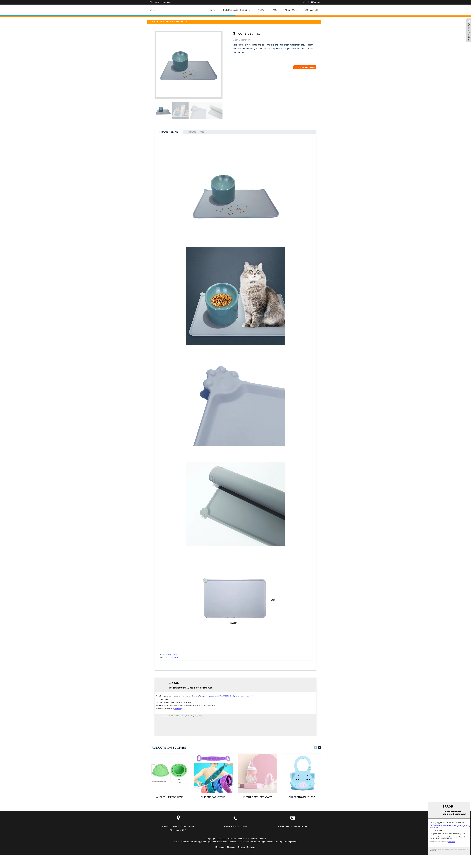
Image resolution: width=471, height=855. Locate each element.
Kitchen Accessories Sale (232, 842)
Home (212, 10)
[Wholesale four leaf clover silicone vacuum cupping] (169, 773)
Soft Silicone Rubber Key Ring (187, 842)
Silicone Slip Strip (274, 842)
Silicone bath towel (213, 797)
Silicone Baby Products (236, 10)
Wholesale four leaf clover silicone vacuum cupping (169, 797)
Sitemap (262, 839)
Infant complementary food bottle (257, 797)
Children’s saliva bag (301, 797)
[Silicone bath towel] (213, 773)
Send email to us (306, 67)
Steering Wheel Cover (210, 842)
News (261, 10)
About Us (290, 10)
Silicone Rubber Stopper (255, 842)
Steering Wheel (290, 842)
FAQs (274, 10)
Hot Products (251, 839)
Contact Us (311, 10)
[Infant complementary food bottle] (257, 773)
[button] (220, 110)
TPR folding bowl (174, 655)
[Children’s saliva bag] (301, 773)
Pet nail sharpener (171, 657)
